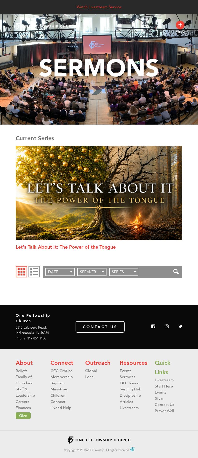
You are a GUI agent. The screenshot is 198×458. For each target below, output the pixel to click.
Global (91, 370)
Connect (61, 362)
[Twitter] (180, 326)
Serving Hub (130, 389)
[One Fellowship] (45, 26)
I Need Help (60, 407)
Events (125, 370)
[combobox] (60, 272)
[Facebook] (153, 326)
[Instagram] (167, 326)
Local (89, 376)
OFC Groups (61, 370)
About (24, 362)
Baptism (57, 383)
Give (23, 415)
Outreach (98, 362)
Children (57, 395)
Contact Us (100, 326)
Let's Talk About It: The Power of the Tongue (66, 247)
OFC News (129, 383)
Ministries (59, 389)
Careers (22, 401)
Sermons (127, 376)
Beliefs (21, 370)
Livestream (129, 407)
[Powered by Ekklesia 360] (132, 449)
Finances (23, 407)
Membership (61, 376)
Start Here (164, 386)
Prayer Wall (164, 411)
